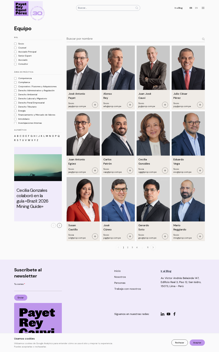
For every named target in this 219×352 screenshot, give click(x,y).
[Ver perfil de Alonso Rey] (130, 105)
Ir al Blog (166, 271)
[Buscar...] (136, 8)
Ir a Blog (178, 8)
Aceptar (197, 342)
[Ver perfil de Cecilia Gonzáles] (165, 170)
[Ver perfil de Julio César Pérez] (200, 105)
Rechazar (179, 342)
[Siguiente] (59, 225)
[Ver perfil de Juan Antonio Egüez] (95, 170)
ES (191, 8)
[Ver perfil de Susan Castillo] (95, 236)
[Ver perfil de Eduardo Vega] (200, 170)
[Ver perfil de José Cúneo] (130, 236)
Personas (119, 283)
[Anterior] (53, 225)
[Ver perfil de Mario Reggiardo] (200, 236)
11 (147, 247)
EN (196, 8)
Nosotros (120, 277)
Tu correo (19, 284)
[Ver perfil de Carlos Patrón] (130, 170)
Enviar (21, 297)
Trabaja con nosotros (127, 289)
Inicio (117, 271)
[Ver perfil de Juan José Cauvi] (165, 105)
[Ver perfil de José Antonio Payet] (95, 105)
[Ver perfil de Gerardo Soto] (165, 236)
